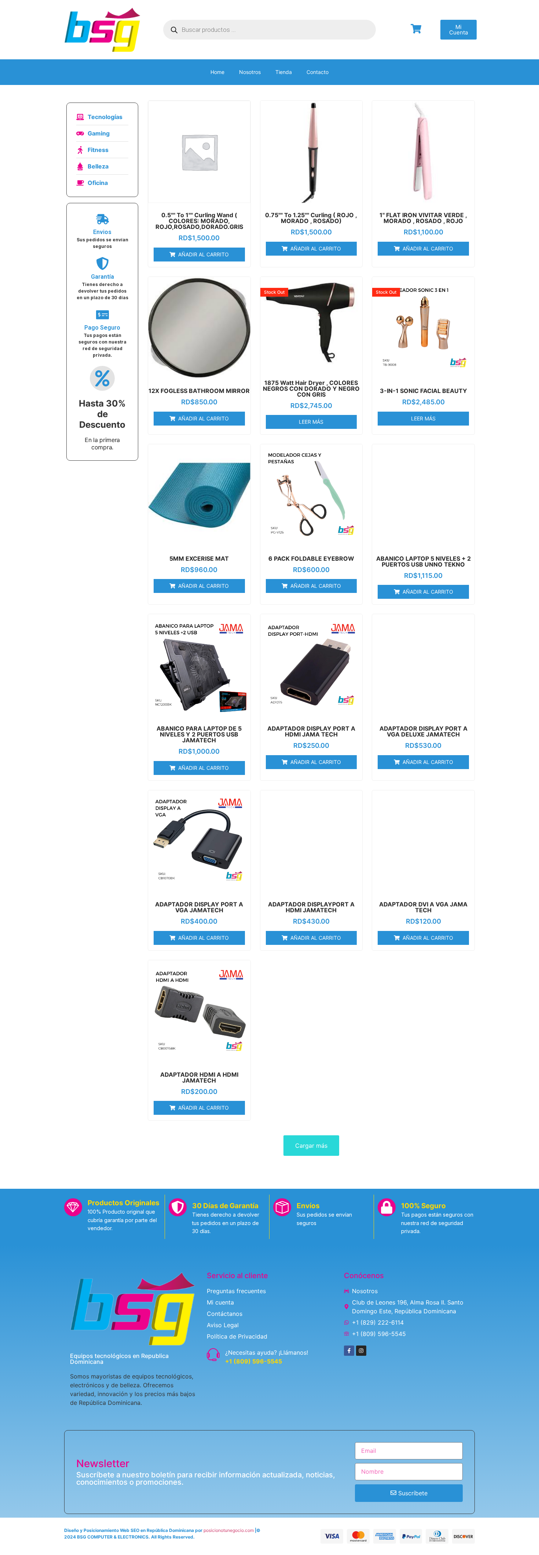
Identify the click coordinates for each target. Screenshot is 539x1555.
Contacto (318, 72)
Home (217, 72)
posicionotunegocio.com (228, 1530)
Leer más (311, 422)
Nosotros (250, 72)
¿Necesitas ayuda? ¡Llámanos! (266, 1352)
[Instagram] (361, 1351)
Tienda (283, 72)
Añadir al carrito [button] (203, 254)
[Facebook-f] (349, 1351)
